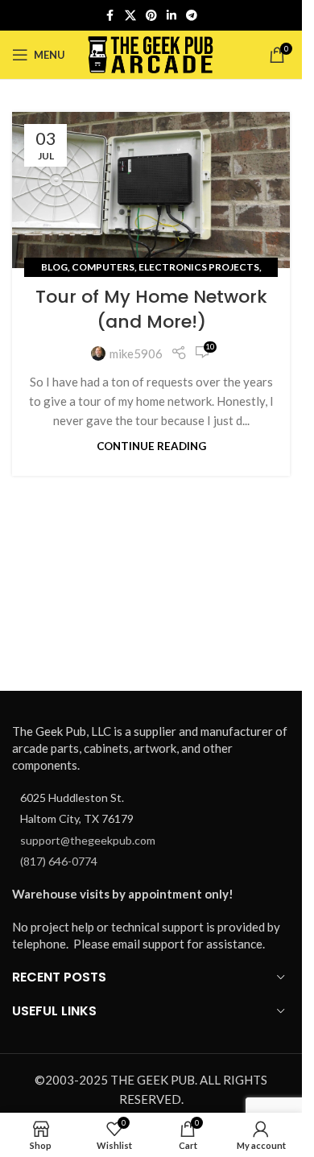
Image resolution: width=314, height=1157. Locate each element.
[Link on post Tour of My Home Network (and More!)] (151, 190)
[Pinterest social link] (151, 16)
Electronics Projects (198, 267)
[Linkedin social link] (171, 16)
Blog (54, 267)
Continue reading (151, 446)
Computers (103, 267)
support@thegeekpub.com (87, 840)
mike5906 (136, 353)
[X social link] (130, 16)
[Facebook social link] (110, 16)
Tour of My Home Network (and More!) (151, 309)
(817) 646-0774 (58, 861)
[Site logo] (151, 53)
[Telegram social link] (191, 16)
